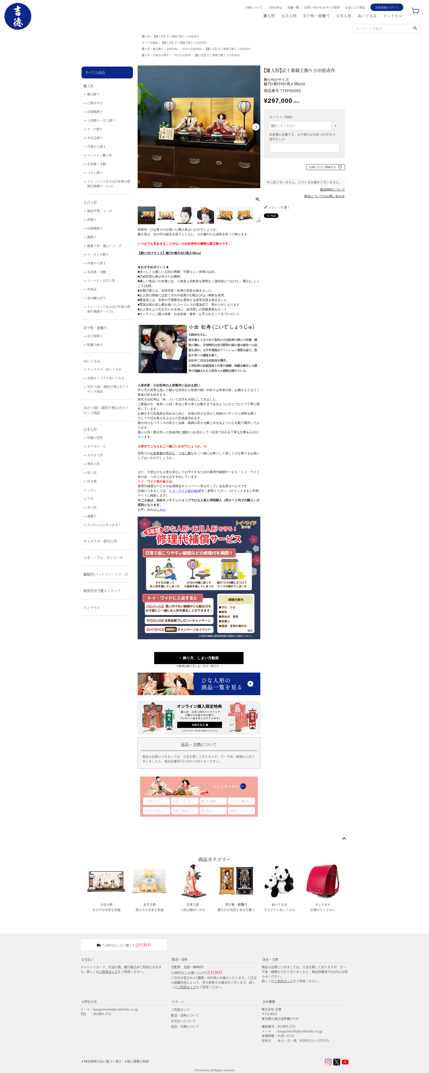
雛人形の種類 (208, 801)
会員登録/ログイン (387, 7)
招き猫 (92, 481)
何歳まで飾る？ (181, 810)
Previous (142, 126)
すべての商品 (150, 42)
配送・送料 (179, 959)
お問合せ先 (89, 1001)
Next (255, 126)
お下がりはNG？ (154, 810)
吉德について (254, 7)
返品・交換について (185, 1026)
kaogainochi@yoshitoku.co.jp (115, 1009)
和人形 (92, 472)
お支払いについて (183, 1020)
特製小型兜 (95, 437)
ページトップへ (344, 838)
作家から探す (161, 55)
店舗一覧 (293, 7)
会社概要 (269, 1001)
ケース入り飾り (98, 254)
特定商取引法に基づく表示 (103, 1061)
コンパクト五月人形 (101, 280)
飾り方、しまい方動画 (201, 658)
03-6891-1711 (102, 1014)
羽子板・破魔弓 (316, 15)
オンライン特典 (281, 117)
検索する (415, 28)
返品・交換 (270, 959)
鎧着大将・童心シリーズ (104, 245)
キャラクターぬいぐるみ (104, 369)
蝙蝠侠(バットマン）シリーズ (105, 574)
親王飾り (158, 49)
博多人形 (93, 463)
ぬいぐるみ (367, 15)
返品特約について (332, 189)
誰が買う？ (207, 810)
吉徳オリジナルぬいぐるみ (105, 378)
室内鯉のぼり (96, 298)
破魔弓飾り (95, 344)
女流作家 (171, 49)
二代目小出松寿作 (191, 49)
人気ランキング (181, 801)
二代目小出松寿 (181, 55)
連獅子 (92, 516)
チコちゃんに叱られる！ (104, 524)
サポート (178, 1001)
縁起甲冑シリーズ (99, 210)
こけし (92, 490)
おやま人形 (95, 455)
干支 (90, 498)
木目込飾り (95, 137)
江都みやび (95, 103)
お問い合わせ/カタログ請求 (322, 7)
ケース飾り (95, 129)
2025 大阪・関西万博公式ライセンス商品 (108, 388)
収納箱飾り (95, 111)
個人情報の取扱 (138, 1061)
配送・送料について (185, 1015)
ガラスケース (96, 446)
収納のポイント (238, 810)
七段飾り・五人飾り (101, 120)
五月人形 (289, 15)
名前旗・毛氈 (96, 164)
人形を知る (275, 7)
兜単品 (92, 289)
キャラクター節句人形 (100, 541)
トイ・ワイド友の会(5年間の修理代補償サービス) (108, 183)
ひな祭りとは (152, 801)
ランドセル (392, 15)
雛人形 (269, 15)
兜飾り (92, 219)
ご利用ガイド (108, 971)
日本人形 (343, 15)
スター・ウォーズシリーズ (103, 557)
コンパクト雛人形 (99, 155)
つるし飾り (95, 172)
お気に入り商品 (355, 7)
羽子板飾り (95, 336)
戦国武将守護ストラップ (101, 590)
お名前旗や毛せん (162, 453)
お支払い (87, 959)
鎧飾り (92, 237)
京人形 (92, 507)
